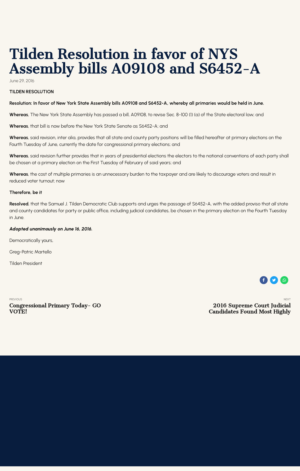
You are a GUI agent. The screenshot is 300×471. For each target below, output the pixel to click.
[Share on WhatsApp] (284, 280)
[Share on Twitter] (274, 280)
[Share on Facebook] (264, 280)
